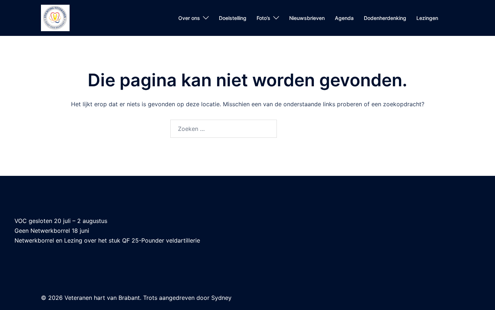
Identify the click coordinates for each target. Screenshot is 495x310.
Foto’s (263, 18)
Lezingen (427, 18)
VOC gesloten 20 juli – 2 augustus (60, 220)
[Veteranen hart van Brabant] (55, 17)
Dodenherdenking (385, 18)
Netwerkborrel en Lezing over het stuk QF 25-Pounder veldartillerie (107, 240)
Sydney (221, 297)
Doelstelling (232, 18)
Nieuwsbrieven (307, 18)
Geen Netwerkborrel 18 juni (51, 230)
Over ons (189, 18)
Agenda (344, 18)
